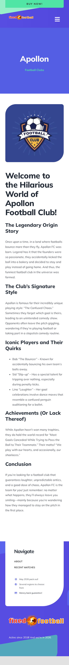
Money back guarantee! (30, 593)
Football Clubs (34, 70)
